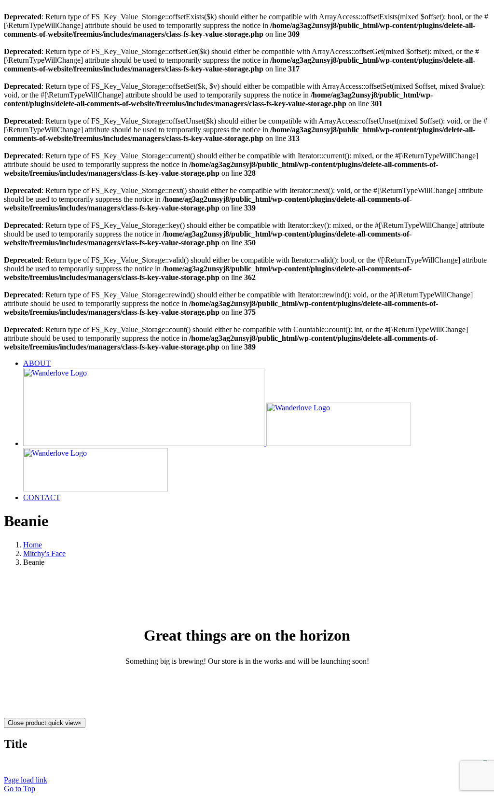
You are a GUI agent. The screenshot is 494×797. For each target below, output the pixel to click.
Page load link (25, 780)
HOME (339, 764)
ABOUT (386, 764)
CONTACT (438, 764)
